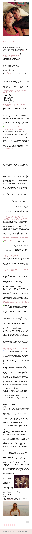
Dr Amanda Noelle (7, 39)
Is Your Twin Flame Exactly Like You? (15, 38)
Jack (5, 107)
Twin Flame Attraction (20, 39)
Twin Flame (10, 73)
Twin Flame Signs (8, 39)
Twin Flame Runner (17, 51)
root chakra (7, 409)
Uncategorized (19, 131)
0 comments (14, 39)
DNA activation (7, 175)
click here (23, 499)
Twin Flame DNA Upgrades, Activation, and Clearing (15, 129)
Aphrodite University (10, 499)
